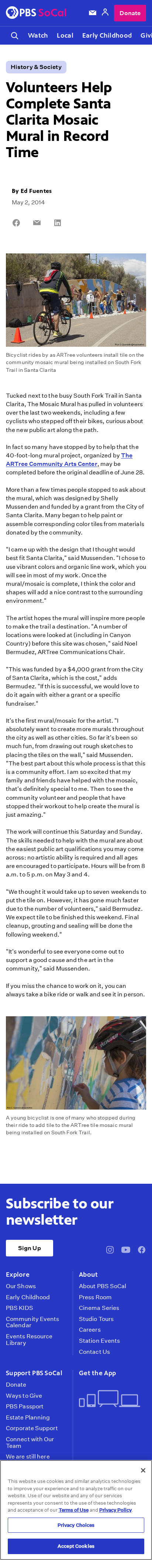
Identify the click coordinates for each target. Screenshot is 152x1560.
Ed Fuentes (36, 190)
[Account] (105, 13)
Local (65, 35)
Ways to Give (24, 1396)
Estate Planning (28, 1417)
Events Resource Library (29, 1339)
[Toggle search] (15, 36)
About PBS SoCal (102, 1286)
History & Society (36, 66)
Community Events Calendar (32, 1322)
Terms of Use (74, 1510)
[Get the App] (109, 1399)
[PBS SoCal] (36, 13)
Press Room (95, 1297)
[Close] (143, 1470)
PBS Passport (25, 1406)
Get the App (97, 1373)
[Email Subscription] (92, 13)
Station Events (99, 1341)
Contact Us (94, 1352)
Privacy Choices (76, 1525)
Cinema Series (99, 1308)
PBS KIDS (19, 1308)
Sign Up (29, 1248)
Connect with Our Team (30, 1442)
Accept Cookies (76, 1546)
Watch (38, 35)
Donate (130, 13)
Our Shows (21, 1286)
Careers (90, 1329)
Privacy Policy (115, 1510)
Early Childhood (107, 35)
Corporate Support (32, 1428)
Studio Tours (96, 1319)
